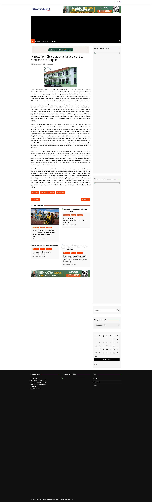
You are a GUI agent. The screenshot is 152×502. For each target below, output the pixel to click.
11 (99, 346)
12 (103, 346)
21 (110, 349)
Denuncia (35, 192)
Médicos (52, 192)
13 (107, 346)
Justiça (44, 192)
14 (110, 346)
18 (99, 349)
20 (107, 349)
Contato (53, 41)
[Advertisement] (76, 27)
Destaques (35, 227)
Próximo (84, 199)
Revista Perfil (45, 41)
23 (117, 349)
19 (103, 349)
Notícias (42, 227)
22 (114, 349)
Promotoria (61, 192)
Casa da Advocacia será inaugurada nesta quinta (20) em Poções (74, 220)
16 (117, 346)
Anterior (36, 199)
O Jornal (37, 41)
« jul (95, 364)
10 (96, 346)
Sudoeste (50, 64)
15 (114, 346)
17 (96, 349)
